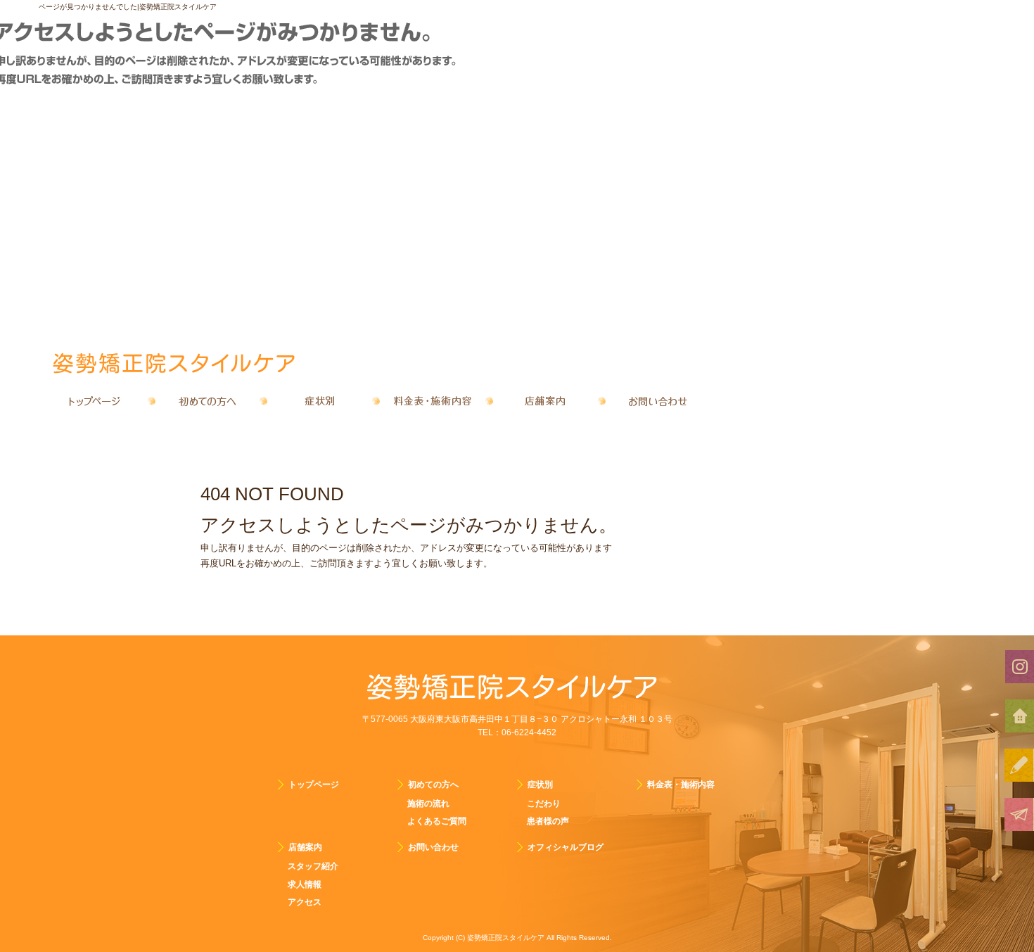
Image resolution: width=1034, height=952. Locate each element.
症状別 (320, 401)
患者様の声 (548, 821)
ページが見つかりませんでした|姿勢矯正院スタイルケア (128, 7)
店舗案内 (545, 401)
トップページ (95, 401)
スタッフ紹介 (313, 866)
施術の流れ (428, 803)
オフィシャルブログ (566, 847)
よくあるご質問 (436, 821)
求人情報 (304, 884)
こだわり (544, 803)
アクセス (304, 902)
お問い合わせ (657, 401)
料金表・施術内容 (432, 401)
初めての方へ (207, 401)
